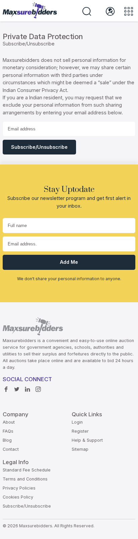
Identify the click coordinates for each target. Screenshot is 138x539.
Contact (11, 449)
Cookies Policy (18, 497)
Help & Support (87, 440)
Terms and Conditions (25, 478)
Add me (69, 262)
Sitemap (80, 449)
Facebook (8, 389)
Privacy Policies (19, 488)
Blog (7, 440)
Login (77, 422)
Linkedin (29, 389)
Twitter (18, 389)
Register (80, 431)
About (9, 422)
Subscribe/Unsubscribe (39, 147)
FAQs (8, 431)
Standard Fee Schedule (27, 469)
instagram (40, 389)
